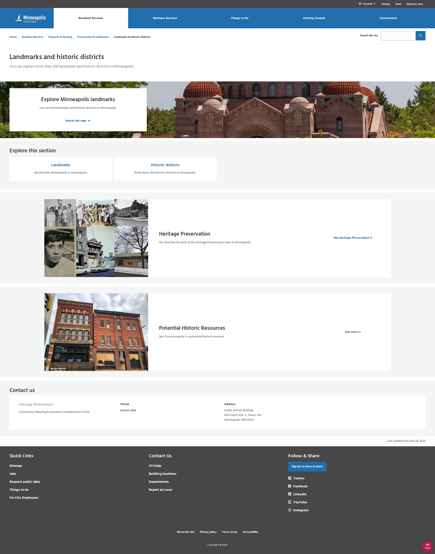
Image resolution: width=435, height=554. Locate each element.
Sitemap (386, 4)
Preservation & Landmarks (93, 37)
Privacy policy (208, 532)
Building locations (162, 474)
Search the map (76, 120)
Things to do (19, 490)
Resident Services (32, 37)
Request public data (25, 482)
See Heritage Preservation (351, 237)
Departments (159, 482)
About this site (185, 532)
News (398, 4)
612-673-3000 (128, 410)
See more (351, 332)
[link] (367, 4)
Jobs (13, 474)
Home (13, 37)
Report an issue (160, 490)
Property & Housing (60, 37)
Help (155, 466)
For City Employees (24, 498)
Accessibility (250, 532)
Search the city (369, 35)
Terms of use (230, 532)
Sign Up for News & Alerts (307, 466)
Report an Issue (415, 4)
